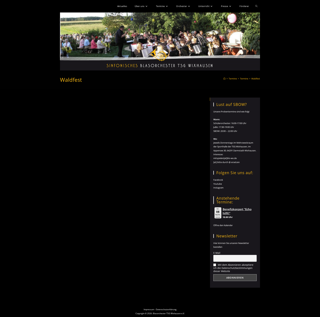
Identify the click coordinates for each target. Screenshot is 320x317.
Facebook (218, 179)
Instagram (218, 187)
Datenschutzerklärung (166, 309)
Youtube (217, 183)
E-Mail (216, 252)
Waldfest (255, 78)
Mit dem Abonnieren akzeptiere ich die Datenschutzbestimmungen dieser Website (233, 268)
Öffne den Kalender (223, 225)
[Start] (224, 78)
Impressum (149, 309)
